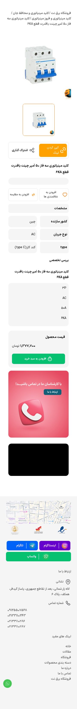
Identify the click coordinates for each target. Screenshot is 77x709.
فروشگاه (66, 657)
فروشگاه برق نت (61, 679)
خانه (68, 646)
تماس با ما (64, 673)
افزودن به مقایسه (19, 194)
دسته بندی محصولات (57, 663)
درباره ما (66, 668)
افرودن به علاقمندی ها (51, 194)
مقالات (66, 652)
